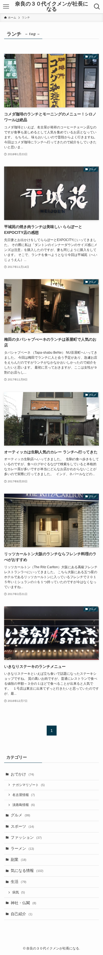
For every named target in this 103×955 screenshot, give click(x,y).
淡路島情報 (23, 805)
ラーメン (22, 848)
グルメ (20, 815)
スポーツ (22, 826)
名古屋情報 (23, 795)
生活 (18, 882)
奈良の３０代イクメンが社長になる (51, 6)
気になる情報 (27, 871)
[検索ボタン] (97, 6)
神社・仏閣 (23, 903)
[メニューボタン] (6, 6)
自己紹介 (21, 914)
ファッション (26, 837)
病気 (18, 892)
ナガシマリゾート (28, 785)
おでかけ (22, 774)
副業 (18, 860)
